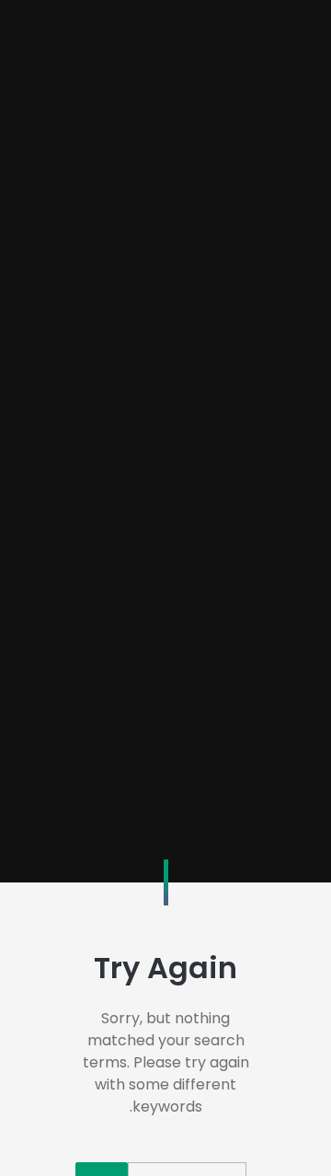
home (165, 610)
